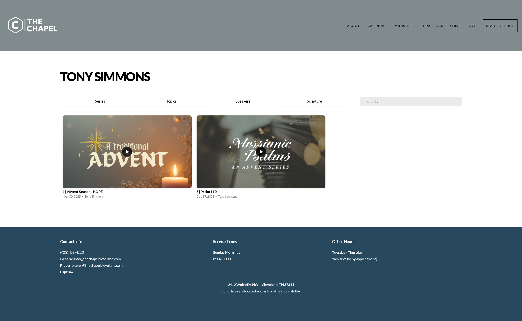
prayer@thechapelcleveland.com (97, 265)
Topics (171, 101)
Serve (455, 26)
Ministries (405, 26)
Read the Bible (500, 26)
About (354, 26)
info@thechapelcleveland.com (97, 259)
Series (100, 101)
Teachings (432, 26)
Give (472, 26)
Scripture (314, 101)
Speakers (243, 101)
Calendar (377, 26)
